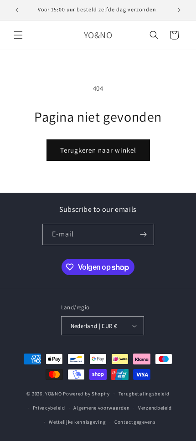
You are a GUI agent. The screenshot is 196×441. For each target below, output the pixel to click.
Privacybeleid (49, 408)
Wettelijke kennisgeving (77, 422)
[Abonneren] (144, 234)
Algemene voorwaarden (101, 408)
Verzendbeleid (155, 408)
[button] (18, 35)
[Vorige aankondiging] (17, 10)
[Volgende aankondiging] (179, 10)
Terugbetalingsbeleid (144, 393)
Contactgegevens (135, 422)
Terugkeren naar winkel (98, 150)
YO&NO (53, 393)
